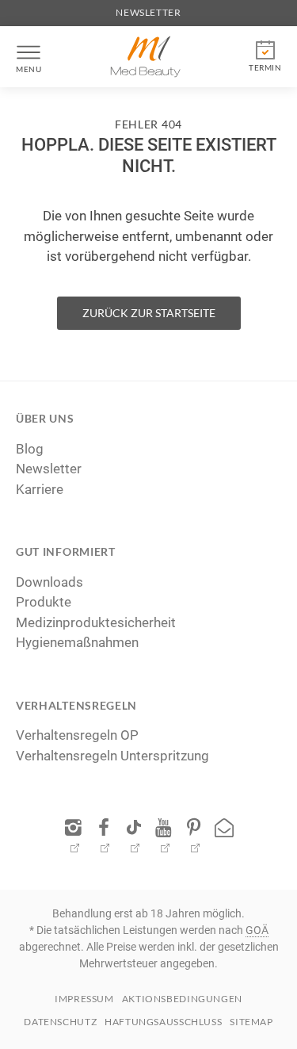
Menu (28, 69)
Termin (265, 67)
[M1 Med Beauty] (145, 56)
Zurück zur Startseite (148, 313)
